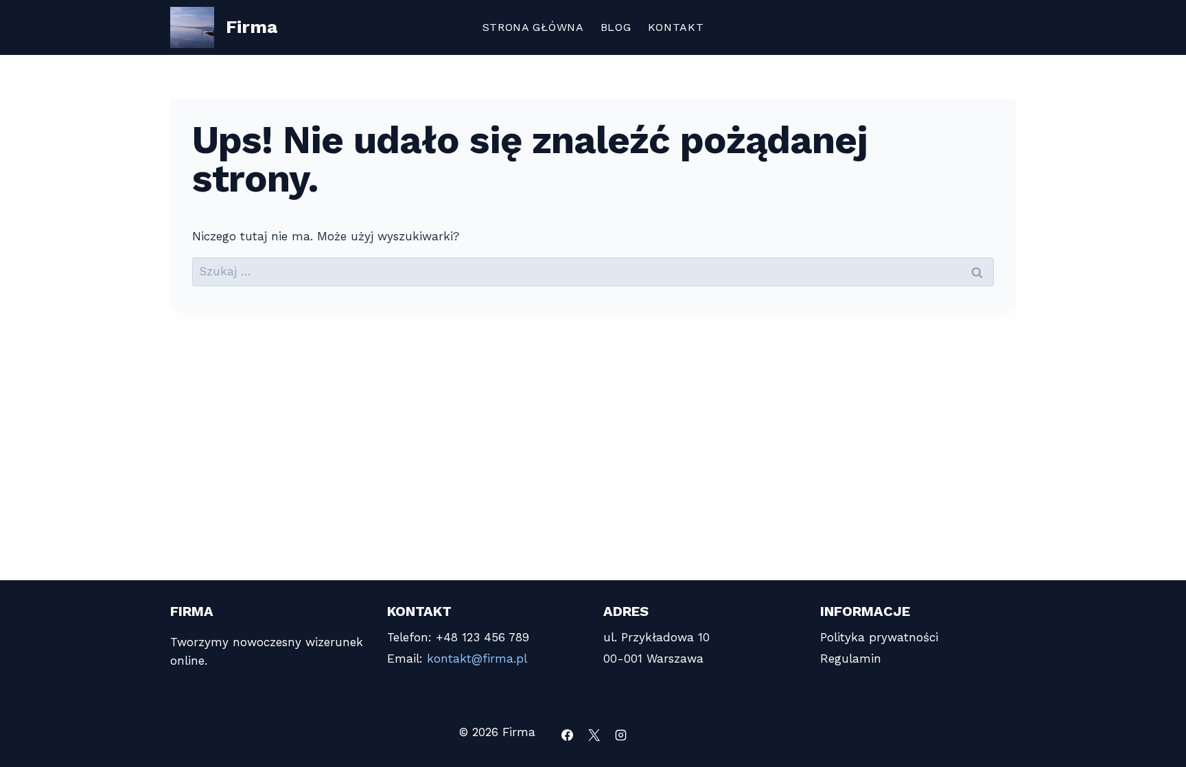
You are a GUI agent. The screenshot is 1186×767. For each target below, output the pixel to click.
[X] (594, 734)
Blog (616, 27)
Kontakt (676, 27)
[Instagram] (621, 734)
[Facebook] (567, 734)
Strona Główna (533, 27)
